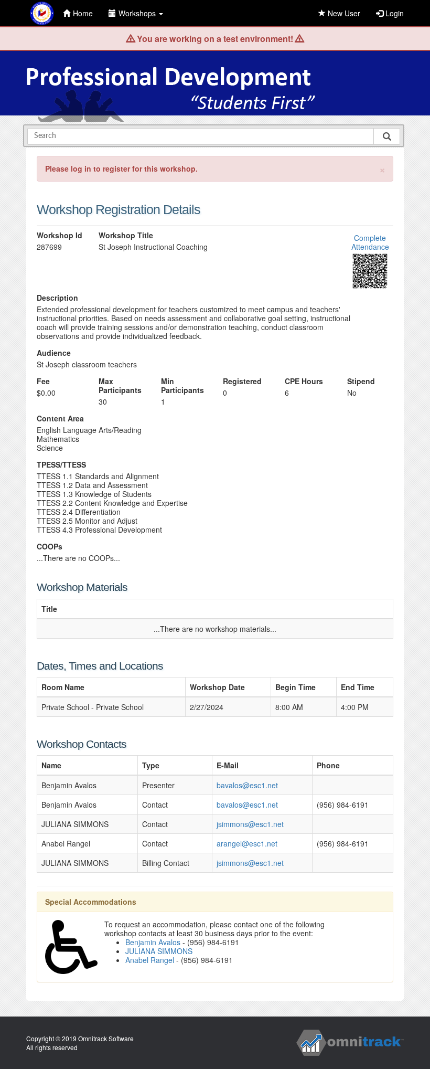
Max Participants (120, 386)
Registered (242, 381)
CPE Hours (304, 381)
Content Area (60, 418)
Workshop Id (59, 235)
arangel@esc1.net (247, 843)
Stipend (361, 381)
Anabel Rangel (149, 960)
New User (343, 13)
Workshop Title (126, 235)
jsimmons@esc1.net (250, 824)
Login (393, 13)
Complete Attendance (370, 242)
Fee (43, 381)
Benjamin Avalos (152, 942)
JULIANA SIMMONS (158, 951)
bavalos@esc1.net (247, 785)
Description (57, 297)
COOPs (49, 546)
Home (83, 13)
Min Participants (182, 386)
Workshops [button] (138, 13)
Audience (54, 352)
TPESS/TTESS (61, 464)
